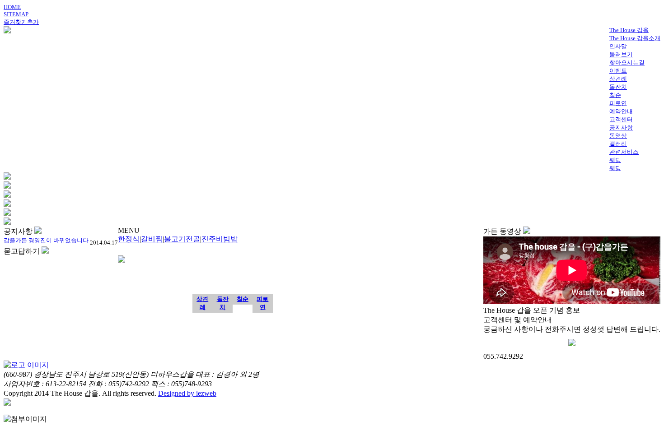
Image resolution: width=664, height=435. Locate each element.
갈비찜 (152, 239)
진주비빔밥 (219, 239)
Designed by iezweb (187, 393)
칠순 (242, 299)
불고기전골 (182, 239)
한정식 (129, 239)
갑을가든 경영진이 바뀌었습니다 (46, 240)
